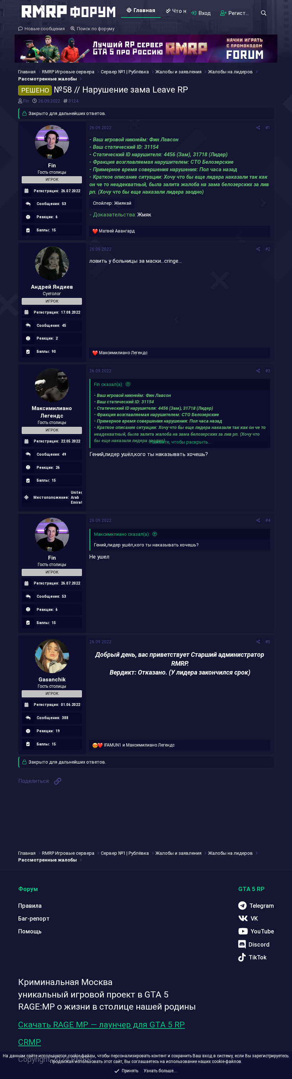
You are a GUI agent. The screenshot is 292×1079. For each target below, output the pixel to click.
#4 (267, 520)
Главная (144, 10)
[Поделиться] (258, 128)
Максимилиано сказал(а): (122, 534)
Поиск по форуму (95, 28)
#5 (267, 641)
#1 (267, 127)
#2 (267, 249)
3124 (73, 101)
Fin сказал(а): (108, 384)
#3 (267, 370)
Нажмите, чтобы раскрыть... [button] (180, 442)
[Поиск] (263, 13)
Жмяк (144, 214)
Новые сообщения (45, 28)
